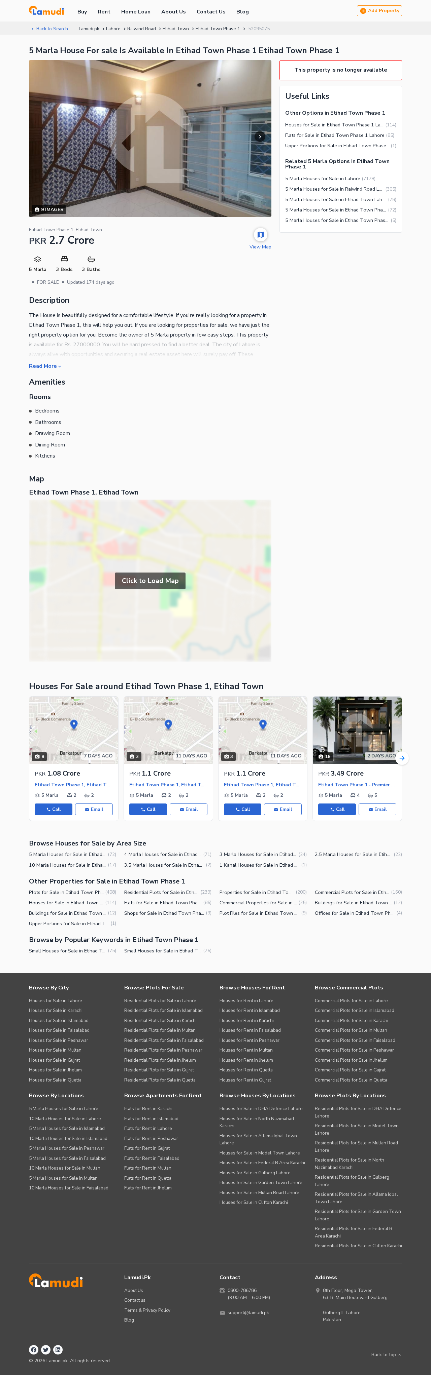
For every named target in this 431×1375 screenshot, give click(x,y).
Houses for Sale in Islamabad (59, 1020)
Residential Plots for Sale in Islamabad (163, 1010)
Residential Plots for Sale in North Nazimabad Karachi (349, 1164)
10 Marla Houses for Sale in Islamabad (68, 1138)
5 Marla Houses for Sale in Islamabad (67, 1128)
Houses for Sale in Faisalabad (59, 1030)
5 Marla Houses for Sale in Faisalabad (67, 1158)
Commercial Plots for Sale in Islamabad (354, 1010)
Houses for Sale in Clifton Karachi (254, 1202)
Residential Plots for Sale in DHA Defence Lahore (358, 1112)
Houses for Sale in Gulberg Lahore (255, 1173)
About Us (173, 11)
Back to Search (52, 29)
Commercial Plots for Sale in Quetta (351, 1080)
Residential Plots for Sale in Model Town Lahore (357, 1129)
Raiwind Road (141, 29)
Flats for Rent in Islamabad (151, 1118)
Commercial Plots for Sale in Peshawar (354, 1050)
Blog (242, 11)
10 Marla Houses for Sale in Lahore (65, 1118)
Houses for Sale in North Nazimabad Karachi (257, 1122)
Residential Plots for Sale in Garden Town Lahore (358, 1215)
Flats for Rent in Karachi (148, 1108)
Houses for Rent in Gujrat (245, 1080)
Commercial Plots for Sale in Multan (351, 1030)
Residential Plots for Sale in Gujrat (159, 1070)
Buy (82, 11)
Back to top (383, 1354)
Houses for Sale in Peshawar (58, 1040)
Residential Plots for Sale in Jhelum (160, 1060)
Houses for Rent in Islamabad (250, 1010)
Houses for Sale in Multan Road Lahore (259, 1192)
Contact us (134, 1300)
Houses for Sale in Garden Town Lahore (261, 1182)
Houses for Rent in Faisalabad (250, 1030)
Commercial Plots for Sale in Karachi (351, 1020)
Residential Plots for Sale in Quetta (160, 1080)
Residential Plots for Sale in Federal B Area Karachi (353, 1232)
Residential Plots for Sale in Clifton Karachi (358, 1246)
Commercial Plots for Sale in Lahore (351, 1000)
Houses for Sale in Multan (55, 1050)
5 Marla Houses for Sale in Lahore (63, 1108)
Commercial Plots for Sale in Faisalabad (355, 1040)
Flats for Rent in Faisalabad (151, 1158)
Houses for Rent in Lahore (246, 1000)
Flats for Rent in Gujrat (147, 1148)
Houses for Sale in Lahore (55, 1000)
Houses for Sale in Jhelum (55, 1070)
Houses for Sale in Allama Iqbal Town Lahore (258, 1139)
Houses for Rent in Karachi (247, 1020)
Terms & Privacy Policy (147, 1310)
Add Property (383, 10)
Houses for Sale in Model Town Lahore (260, 1153)
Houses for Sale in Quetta (55, 1080)
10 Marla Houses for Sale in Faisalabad (68, 1188)
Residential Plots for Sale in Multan (160, 1030)
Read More (43, 365)
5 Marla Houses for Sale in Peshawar (66, 1148)
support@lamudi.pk (248, 1312)
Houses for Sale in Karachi (55, 1010)
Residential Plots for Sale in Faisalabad (164, 1040)
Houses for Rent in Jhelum (246, 1060)
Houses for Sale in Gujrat (54, 1060)
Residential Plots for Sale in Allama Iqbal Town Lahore (356, 1198)
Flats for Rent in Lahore (148, 1128)
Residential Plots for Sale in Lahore (160, 1000)
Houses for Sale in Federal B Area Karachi (262, 1163)
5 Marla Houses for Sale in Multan (63, 1178)
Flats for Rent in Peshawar (151, 1138)
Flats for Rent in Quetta (147, 1178)
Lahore (113, 29)
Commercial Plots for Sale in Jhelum (351, 1060)
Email (97, 809)
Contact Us (211, 11)
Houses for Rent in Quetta (246, 1070)
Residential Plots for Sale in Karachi (160, 1020)
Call (56, 809)
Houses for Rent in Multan (246, 1050)
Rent (104, 11)
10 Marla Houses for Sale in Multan (64, 1168)
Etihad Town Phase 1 (218, 29)
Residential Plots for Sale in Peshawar (163, 1050)
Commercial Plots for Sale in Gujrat (350, 1070)
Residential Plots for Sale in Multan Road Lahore (356, 1146)
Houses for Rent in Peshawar (249, 1040)
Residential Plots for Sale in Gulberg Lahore (352, 1181)
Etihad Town (176, 29)
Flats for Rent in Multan (147, 1168)
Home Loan (136, 11)
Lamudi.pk (89, 29)
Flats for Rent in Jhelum (148, 1188)
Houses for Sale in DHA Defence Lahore (261, 1108)
